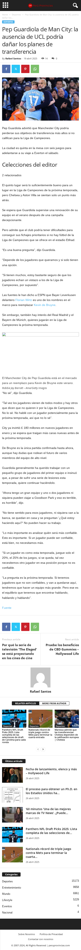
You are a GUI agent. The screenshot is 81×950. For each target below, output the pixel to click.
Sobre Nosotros (26, 934)
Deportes (16, 14)
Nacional (7, 912)
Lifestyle (7, 900)
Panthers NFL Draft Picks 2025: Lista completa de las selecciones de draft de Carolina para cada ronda (14, 736)
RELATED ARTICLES (25, 703)
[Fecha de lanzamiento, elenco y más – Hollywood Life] (12, 775)
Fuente (6, 607)
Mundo (6, 893)
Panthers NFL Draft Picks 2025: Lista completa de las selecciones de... (51, 831)
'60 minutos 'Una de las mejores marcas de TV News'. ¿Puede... (48, 811)
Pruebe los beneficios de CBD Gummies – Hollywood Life (62, 649)
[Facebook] (6, 69)
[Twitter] (16, 69)
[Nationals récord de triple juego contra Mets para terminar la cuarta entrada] (40, 719)
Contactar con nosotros (40, 939)
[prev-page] (38, 749)
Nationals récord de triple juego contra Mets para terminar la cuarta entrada (40, 733)
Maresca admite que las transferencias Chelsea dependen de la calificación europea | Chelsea (67, 734)
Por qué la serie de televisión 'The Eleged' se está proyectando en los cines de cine (19, 651)
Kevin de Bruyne (44, 305)
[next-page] (43, 749)
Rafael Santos (13, 58)
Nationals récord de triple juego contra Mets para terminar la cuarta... (48, 853)
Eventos (7, 906)
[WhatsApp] (35, 69)
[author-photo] (40, 677)
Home (5, 14)
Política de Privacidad (51, 934)
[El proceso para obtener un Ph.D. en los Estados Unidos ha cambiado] (12, 795)
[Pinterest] (25, 69)
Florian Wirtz (23, 300)
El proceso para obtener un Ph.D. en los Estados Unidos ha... (51, 791)
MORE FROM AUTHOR (54, 703)
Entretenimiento (11, 887)
